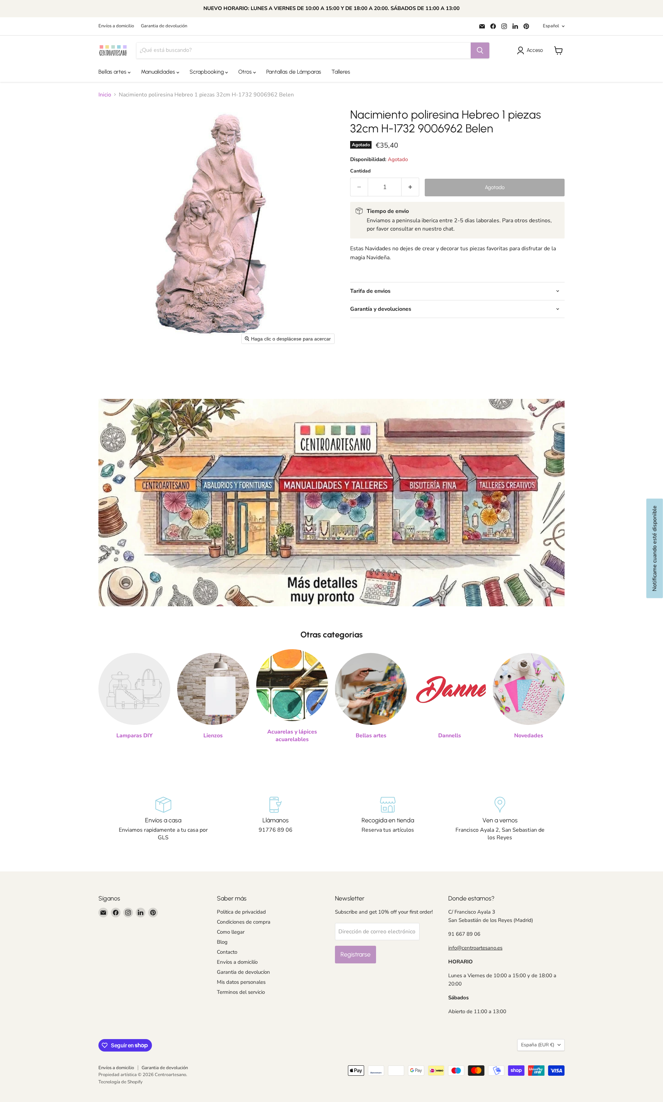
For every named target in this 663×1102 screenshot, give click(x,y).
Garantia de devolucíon (243, 972)
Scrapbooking (207, 71)
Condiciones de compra (243, 921)
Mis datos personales (241, 982)
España (537, 1045)
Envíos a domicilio (116, 26)
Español (551, 26)
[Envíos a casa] (163, 819)
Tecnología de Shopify (120, 1082)
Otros (245, 71)
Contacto (227, 952)
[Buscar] (480, 50)
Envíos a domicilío (237, 962)
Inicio (104, 95)
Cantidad (360, 171)
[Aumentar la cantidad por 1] (410, 187)
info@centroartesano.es (475, 947)
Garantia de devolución (164, 26)
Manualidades (158, 71)
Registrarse (355, 954)
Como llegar (230, 931)
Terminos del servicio (241, 992)
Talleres (341, 71)
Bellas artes (113, 71)
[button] (531, 50)
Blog (222, 941)
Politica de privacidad (241, 911)
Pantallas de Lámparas (293, 71)
